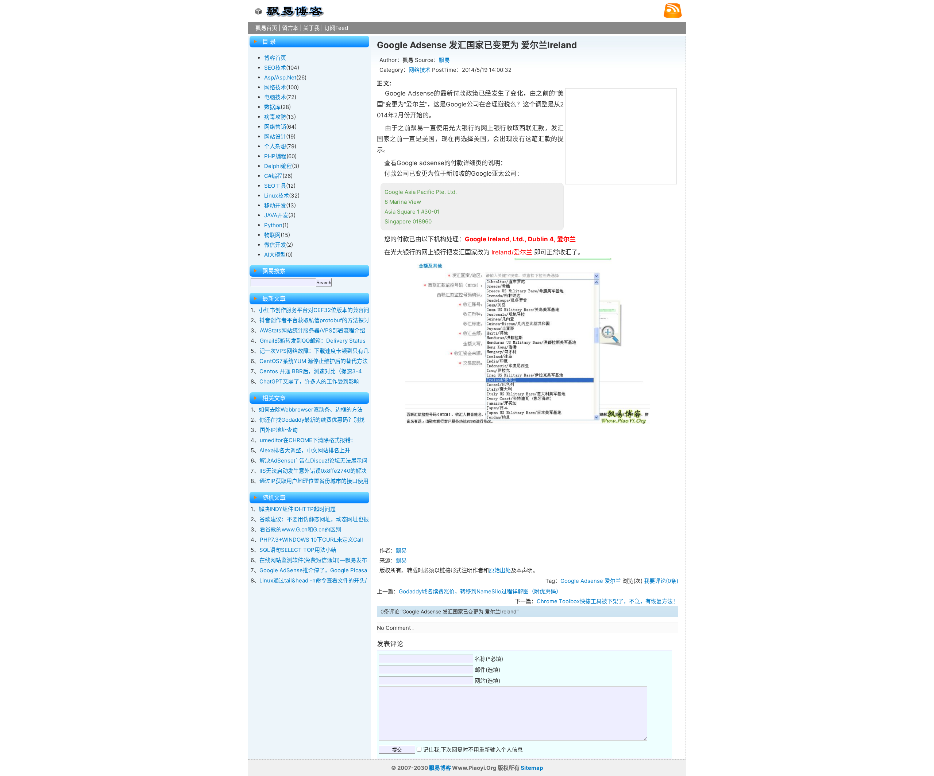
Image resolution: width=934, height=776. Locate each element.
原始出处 (500, 570)
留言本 (290, 27)
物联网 (272, 234)
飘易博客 (440, 767)
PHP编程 (275, 156)
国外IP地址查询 (279, 429)
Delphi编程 (278, 166)
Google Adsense (581, 580)
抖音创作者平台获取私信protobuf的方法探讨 (314, 320)
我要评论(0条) (661, 580)
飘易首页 (266, 27)
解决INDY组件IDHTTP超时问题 (297, 509)
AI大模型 (275, 254)
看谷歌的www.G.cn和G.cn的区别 (300, 529)
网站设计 (275, 136)
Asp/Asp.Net (280, 77)
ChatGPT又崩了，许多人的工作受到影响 (309, 381)
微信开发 (275, 244)
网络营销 (275, 126)
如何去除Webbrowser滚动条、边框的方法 (311, 409)
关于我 (311, 27)
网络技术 (420, 69)
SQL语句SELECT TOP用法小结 (297, 549)
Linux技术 (276, 195)
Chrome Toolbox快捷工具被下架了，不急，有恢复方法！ (607, 601)
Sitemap (532, 767)
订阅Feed (336, 27)
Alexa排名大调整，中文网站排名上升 (304, 450)
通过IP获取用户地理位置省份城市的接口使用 (313, 480)
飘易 (444, 59)
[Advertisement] (621, 134)
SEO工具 (275, 185)
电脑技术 (275, 97)
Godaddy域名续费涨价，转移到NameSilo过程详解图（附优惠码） (480, 591)
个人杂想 (275, 146)
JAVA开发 (276, 215)
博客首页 (275, 57)
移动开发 (275, 205)
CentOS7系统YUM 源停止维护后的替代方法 (313, 361)
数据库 (272, 107)
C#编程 (273, 175)
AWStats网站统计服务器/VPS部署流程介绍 (312, 330)
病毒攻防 (275, 116)
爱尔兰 (613, 580)
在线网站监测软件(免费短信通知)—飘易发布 (313, 560)
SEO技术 (275, 67)
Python (273, 225)
